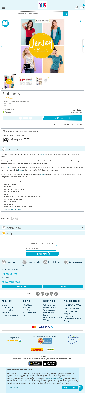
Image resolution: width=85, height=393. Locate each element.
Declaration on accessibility (52, 317)
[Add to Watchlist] (81, 21)
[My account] (76, 7)
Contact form (21, 287)
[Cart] (81, 7)
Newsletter (26, 310)
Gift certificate (27, 305)
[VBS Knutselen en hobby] (42, 5)
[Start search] (65, 13)
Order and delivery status (72, 319)
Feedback (63, 287)
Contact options (69, 316)
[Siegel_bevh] (45, 341)
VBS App (46, 320)
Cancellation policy (49, 310)
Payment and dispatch (50, 307)
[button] (3, 46)
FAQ (23, 315)
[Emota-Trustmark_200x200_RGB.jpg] (73, 339)
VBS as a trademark (8, 310)
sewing (41, 154)
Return (45, 315)
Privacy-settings (48, 312)
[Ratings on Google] (14, 339)
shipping (80, 112)
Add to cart (60, 118)
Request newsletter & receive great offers (42, 243)
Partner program (7, 307)
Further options (14, 388)
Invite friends (26, 307)
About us (5, 305)
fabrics (8, 168)
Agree (74, 388)
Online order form (49, 305)
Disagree (66, 388)
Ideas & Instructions (29, 312)
